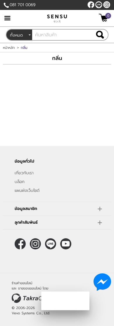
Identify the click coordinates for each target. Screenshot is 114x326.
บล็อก (20, 182)
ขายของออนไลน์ (29, 288)
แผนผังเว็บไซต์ (27, 190)
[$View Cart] (104, 18)
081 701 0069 (22, 5)
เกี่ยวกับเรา (24, 173)
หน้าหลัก (9, 47)
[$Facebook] (90, 4)
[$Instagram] (106, 4)
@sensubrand (98, 4)
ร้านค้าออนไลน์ (22, 283)
